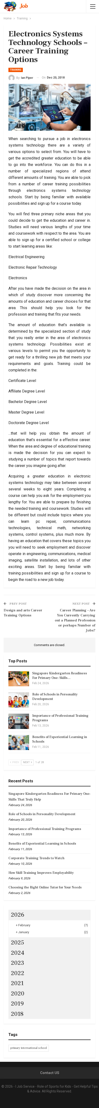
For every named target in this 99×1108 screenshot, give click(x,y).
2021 (17, 983)
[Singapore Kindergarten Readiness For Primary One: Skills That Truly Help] (18, 679)
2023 (17, 963)
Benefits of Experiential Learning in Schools (42, 843)
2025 (17, 942)
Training (15, 69)
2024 (17, 953)
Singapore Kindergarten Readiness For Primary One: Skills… (59, 675)
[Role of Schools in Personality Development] (18, 700)
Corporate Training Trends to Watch (36, 858)
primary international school (28, 1048)
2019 (17, 1003)
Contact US (49, 1073)
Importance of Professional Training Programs (45, 829)
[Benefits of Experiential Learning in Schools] (18, 742)
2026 (17, 915)
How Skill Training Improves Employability (41, 873)
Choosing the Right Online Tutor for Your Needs (45, 887)
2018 (17, 1014)
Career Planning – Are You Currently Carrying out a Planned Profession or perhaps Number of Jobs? (75, 620)
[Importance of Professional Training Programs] (18, 721)
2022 (17, 973)
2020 (17, 993)
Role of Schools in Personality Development (41, 814)
